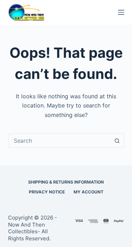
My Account (88, 191)
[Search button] (117, 140)
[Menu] (121, 12)
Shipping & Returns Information (66, 182)
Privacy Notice (47, 191)
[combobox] (59, 141)
